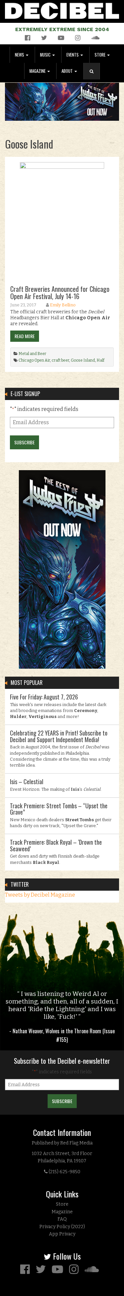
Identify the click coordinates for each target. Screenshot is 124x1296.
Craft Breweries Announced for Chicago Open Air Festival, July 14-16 (59, 292)
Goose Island (83, 360)
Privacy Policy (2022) (62, 1226)
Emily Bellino (63, 304)
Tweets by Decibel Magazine (40, 895)
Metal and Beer (32, 353)
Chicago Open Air (34, 360)
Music (46, 55)
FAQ (62, 1219)
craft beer (60, 360)
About (68, 71)
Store (100, 55)
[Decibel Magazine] (62, 10)
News (20, 55)
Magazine (38, 71)
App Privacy (62, 1234)
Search (94, 78)
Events (73, 55)
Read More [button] (25, 336)
